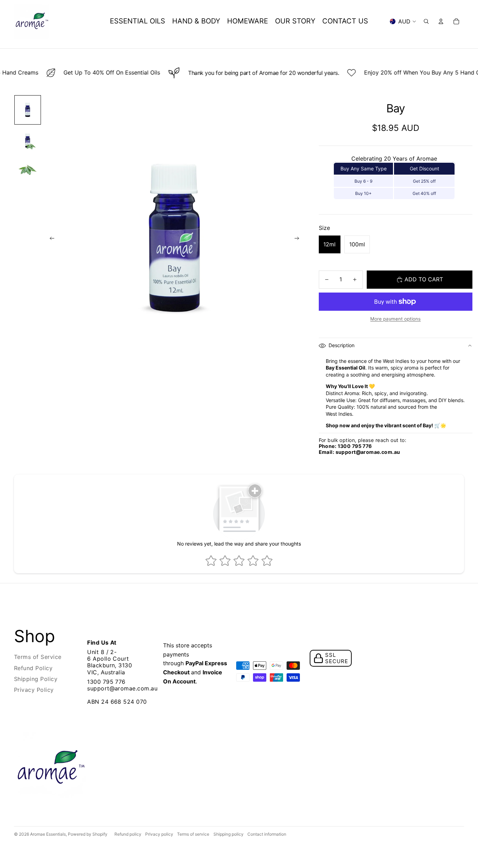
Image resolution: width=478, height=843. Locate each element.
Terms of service (193, 834)
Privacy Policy (34, 689)
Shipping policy (228, 834)
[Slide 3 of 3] (27, 170)
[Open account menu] (441, 21)
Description (341, 345)
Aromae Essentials (48, 834)
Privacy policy (159, 834)
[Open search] (426, 21)
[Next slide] (299, 239)
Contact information (266, 834)
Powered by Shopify (87, 834)
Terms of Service (38, 656)
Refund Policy (33, 668)
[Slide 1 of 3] (27, 110)
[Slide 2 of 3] (27, 141)
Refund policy (127, 834)
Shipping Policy (35, 678)
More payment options (395, 319)
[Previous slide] (50, 239)
